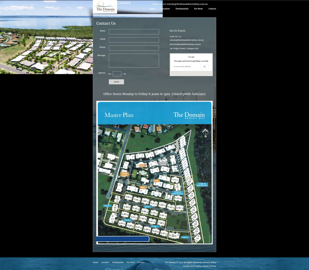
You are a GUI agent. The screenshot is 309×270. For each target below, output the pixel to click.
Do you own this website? (182, 66)
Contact (212, 8)
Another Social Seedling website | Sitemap (199, 266)
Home (152, 8)
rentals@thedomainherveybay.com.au (187, 40)
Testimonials (182, 8)
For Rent (198, 8)
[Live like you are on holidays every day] (105, 7)
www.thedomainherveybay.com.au (185, 44)
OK (205, 67)
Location (165, 8)
